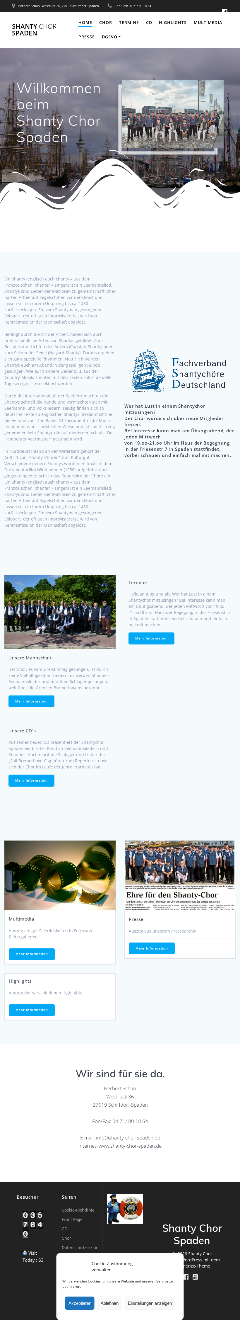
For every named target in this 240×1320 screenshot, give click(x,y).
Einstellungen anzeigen (150, 1303)
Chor (105, 22)
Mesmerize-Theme (192, 1266)
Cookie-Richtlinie (78, 1210)
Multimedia (208, 22)
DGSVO (109, 37)
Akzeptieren (79, 1303)
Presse (86, 37)
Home (85, 22)
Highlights (173, 22)
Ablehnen (110, 1303)
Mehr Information (31, 701)
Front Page (72, 1219)
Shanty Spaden (34, 29)
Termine (129, 22)
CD (149, 22)
